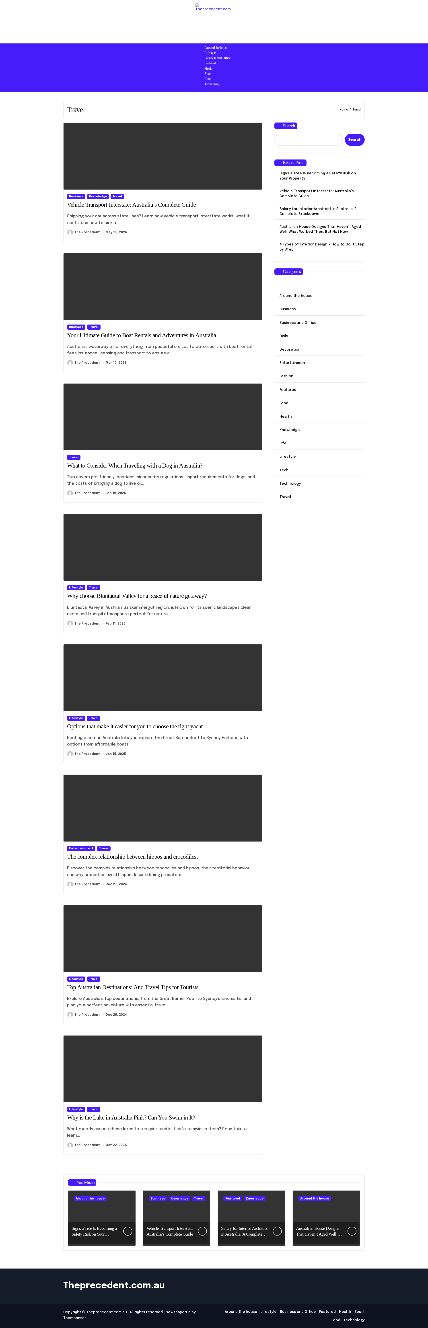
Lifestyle (210, 53)
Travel (117, 196)
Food (207, 79)
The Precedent (87, 232)
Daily (284, 336)
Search (289, 125)
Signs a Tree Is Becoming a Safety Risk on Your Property (318, 176)
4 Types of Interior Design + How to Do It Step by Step (322, 247)
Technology (212, 84)
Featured (210, 63)
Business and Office (217, 58)
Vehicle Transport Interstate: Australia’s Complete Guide (131, 204)
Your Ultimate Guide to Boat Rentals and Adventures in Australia (142, 335)
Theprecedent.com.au (114, 1285)
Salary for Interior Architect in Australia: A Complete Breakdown (318, 211)
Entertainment (81, 848)
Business (76, 196)
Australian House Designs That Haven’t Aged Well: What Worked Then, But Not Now (320, 229)
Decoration (290, 349)
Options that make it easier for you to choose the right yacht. (135, 726)
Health (208, 68)
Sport (208, 74)
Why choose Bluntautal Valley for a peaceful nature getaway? (137, 595)
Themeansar (74, 1318)
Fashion (286, 376)
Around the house (216, 47)
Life (283, 443)
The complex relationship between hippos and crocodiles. (132, 856)
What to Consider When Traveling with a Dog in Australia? (134, 465)
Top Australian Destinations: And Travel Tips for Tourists (132, 987)
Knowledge (98, 196)
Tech (284, 470)
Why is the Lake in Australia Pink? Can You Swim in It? (131, 1117)
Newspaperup (178, 1312)
